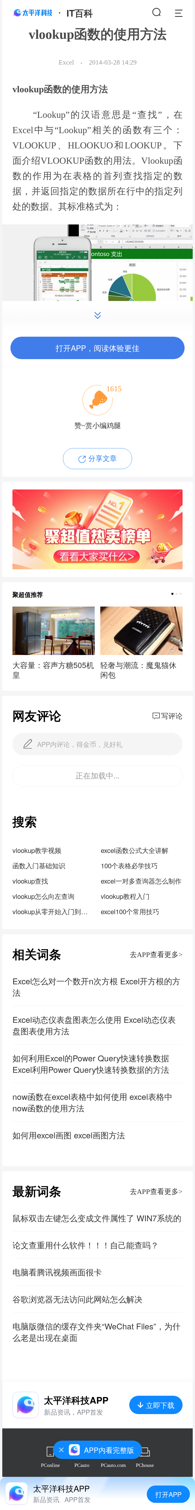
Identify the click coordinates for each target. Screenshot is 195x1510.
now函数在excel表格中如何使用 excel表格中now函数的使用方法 (92, 1102)
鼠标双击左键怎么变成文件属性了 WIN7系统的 (96, 1218)
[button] (172, 594)
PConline (50, 1465)
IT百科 (80, 12)
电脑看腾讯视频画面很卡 (57, 1272)
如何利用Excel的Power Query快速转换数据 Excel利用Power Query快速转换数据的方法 (90, 1063)
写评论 (172, 716)
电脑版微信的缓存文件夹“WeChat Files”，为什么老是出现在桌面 (96, 1331)
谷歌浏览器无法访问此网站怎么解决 (77, 1299)
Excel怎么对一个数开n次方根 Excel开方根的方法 (96, 986)
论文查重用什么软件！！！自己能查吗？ (85, 1245)
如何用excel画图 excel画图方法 (68, 1135)
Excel (66, 62)
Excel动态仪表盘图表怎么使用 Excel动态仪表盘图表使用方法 (94, 1025)
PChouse (145, 1465)
